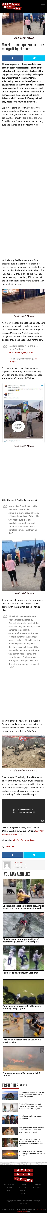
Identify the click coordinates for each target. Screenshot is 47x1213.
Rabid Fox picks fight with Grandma (20, 973)
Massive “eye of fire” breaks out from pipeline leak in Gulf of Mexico (32, 1153)
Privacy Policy (39, 1209)
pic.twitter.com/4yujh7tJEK (21, 352)
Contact (36, 1184)
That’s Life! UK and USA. (24, 840)
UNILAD (10, 846)
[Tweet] (34, 58)
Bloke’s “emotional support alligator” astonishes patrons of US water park (21, 940)
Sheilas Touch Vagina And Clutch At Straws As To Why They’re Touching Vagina (30, 1106)
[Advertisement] (23, 235)
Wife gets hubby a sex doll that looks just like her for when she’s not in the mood (31, 1130)
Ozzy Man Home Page (9, 1187)
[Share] (12, 58)
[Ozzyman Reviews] (23, 1182)
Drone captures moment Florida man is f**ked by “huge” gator (22, 1007)
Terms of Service (21, 1211)
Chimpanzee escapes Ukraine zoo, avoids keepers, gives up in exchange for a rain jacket (23, 908)
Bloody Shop (23, 1192)
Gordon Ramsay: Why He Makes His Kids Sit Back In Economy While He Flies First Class (31, 1142)
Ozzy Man (19, 862)
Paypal (36, 1188)
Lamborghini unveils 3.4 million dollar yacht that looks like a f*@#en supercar (31, 1094)
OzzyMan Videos (23, 1186)
